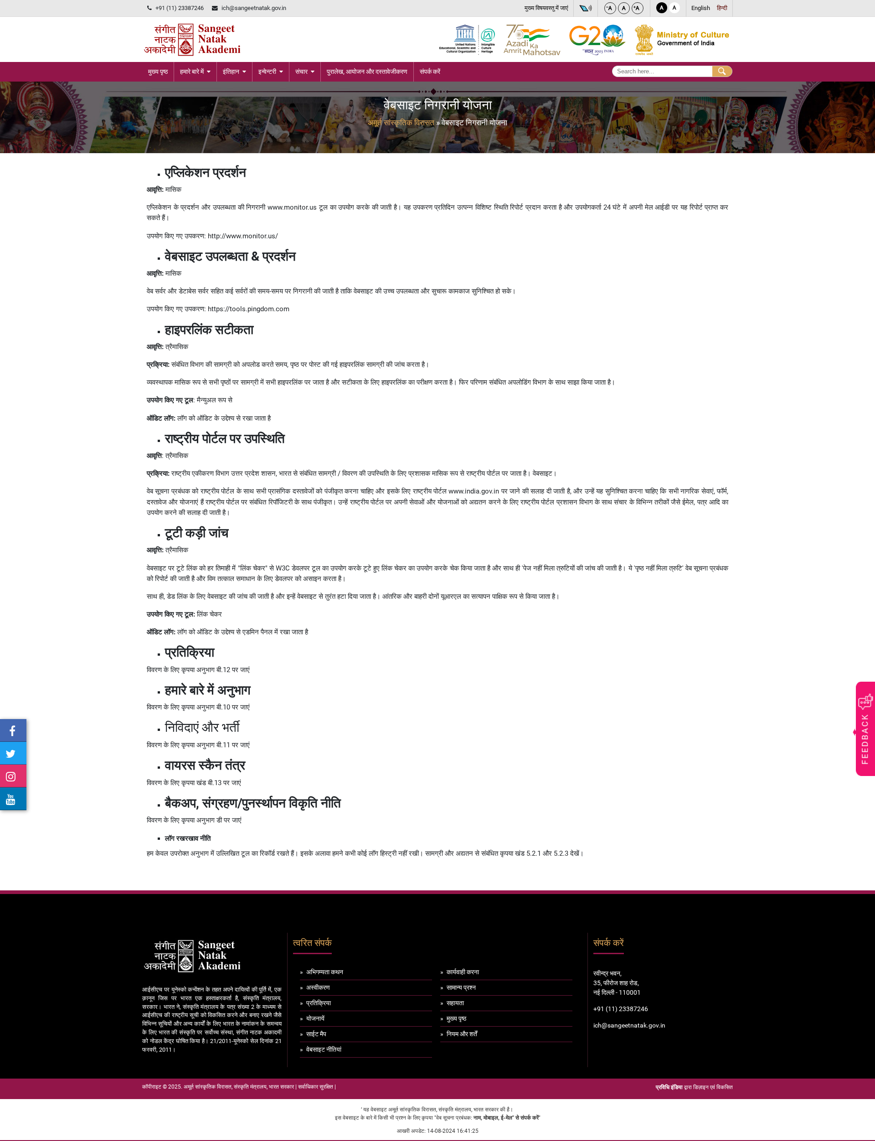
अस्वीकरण (318, 987)
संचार (301, 71)
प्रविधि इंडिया (669, 1087)
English (700, 8)
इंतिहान (231, 71)
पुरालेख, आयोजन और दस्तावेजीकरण (367, 71)
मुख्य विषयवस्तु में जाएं (546, 8)
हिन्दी (722, 8)
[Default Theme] (674, 7)
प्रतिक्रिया (318, 1003)
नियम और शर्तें (462, 1034)
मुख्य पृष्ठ (158, 71)
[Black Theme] (661, 7)
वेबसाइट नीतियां (323, 1049)
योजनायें (315, 1018)
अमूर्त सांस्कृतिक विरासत (401, 122)
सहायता (455, 1003)
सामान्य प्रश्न (461, 987)
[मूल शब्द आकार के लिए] (624, 8)
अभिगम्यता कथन (324, 972)
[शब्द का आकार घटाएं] (610, 8)
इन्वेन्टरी (267, 71)
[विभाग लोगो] (192, 39)
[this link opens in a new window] (13, 730)
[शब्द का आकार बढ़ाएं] (637, 8)
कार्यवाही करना (463, 972)
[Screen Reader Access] (585, 8)
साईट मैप (316, 1034)
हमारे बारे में (192, 71)
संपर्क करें (430, 71)
